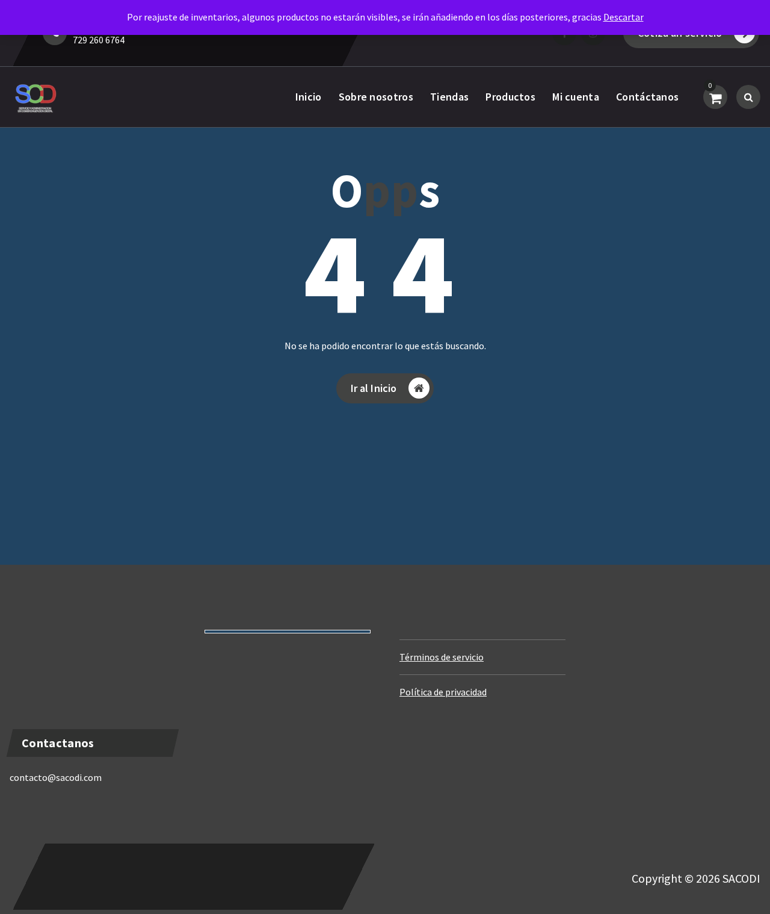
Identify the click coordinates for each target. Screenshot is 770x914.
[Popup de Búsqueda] (748, 97)
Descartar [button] (623, 17)
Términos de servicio (441, 657)
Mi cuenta (575, 97)
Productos (510, 97)
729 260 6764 (99, 40)
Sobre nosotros (376, 97)
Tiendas (449, 97)
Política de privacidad (443, 692)
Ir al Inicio (374, 388)
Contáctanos (647, 97)
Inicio (308, 97)
